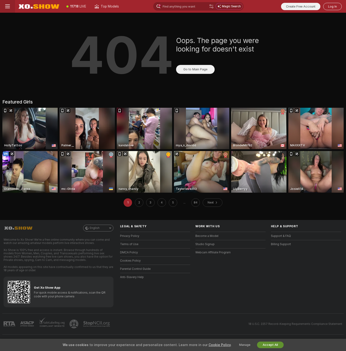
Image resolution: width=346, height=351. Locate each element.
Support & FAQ (281, 236)
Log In (332, 6)
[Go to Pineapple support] (74, 323)
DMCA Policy (129, 252)
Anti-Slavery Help (132, 277)
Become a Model (206, 236)
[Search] (211, 6)
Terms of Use (129, 244)
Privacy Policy (129, 236)
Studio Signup (205, 244)
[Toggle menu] (7, 6)
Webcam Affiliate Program (213, 252)
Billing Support (281, 244)
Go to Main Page (195, 69)
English (95, 228)
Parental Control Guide (135, 269)
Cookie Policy (220, 345)
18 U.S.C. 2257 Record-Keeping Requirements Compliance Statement (295, 324)
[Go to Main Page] (38, 6)
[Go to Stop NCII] (97, 324)
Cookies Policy (130, 260)
